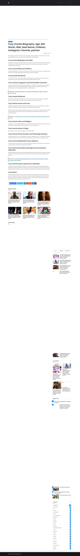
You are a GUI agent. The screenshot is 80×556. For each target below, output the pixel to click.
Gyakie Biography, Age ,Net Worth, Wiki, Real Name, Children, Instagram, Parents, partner (65, 355)
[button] (26, 130)
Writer (54, 524)
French (54, 536)
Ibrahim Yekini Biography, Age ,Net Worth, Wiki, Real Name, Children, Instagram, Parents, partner (29, 217)
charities (54, 543)
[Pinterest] (27, 183)
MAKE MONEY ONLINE (57, 527)
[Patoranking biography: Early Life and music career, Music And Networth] (56, 311)
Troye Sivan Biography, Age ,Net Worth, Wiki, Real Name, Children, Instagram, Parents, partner (65, 256)
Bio (54, 508)
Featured (55, 541)
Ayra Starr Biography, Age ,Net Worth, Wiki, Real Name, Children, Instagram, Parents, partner (44, 217)
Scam (54, 529)
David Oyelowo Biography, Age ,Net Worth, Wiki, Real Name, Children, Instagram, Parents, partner (14, 201)
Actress (54, 522)
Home (10, 39)
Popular (61, 250)
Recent (55, 250)
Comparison (55, 506)
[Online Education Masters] (56, 489)
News (54, 513)
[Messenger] (33, 183)
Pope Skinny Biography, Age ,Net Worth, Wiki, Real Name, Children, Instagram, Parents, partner (65, 262)
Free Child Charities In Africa (65, 495)
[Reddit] (30, 183)
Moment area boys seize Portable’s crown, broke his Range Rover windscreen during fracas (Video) (65, 406)
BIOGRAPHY (14, 39)
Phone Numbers (56, 545)
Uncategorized (56, 512)
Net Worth (55, 517)
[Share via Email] (35, 183)
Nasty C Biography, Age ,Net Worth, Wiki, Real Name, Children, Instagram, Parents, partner (65, 267)
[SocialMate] (10, 2)
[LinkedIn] (25, 183)
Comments (67, 250)
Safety (54, 548)
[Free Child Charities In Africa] (56, 497)
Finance (54, 534)
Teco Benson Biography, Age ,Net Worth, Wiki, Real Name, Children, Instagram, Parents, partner (29, 201)
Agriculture (55, 531)
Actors (54, 519)
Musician (55, 520)
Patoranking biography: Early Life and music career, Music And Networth (65, 272)
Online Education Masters (65, 487)
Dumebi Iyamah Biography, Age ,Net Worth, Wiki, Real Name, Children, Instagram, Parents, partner (44, 203)
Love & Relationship (56, 515)
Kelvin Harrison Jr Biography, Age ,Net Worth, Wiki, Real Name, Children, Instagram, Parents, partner (14, 217)
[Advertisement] (32, 13)
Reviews (54, 510)
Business (55, 538)
